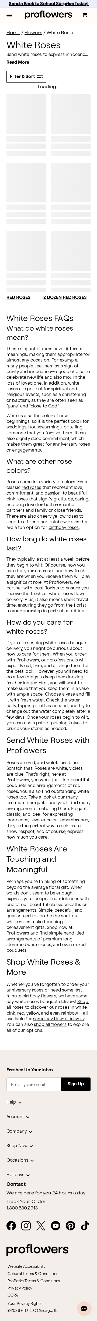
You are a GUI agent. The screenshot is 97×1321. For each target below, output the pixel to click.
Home (13, 32)
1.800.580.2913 (22, 1208)
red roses (31, 488)
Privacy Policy (20, 1288)
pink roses (17, 499)
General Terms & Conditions (33, 1274)
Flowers (33, 32)
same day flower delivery (58, 1019)
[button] (9, 15)
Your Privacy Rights (24, 1303)
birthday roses (63, 528)
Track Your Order (26, 1202)
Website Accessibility (26, 1266)
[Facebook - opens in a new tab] (13, 1226)
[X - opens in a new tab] (43, 1226)
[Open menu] (9, 15)
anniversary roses (71, 444)
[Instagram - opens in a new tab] (28, 1226)
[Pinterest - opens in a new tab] (72, 1226)
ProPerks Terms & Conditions (34, 1281)
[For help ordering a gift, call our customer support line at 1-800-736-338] (48, 14)
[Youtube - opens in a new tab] (58, 1226)
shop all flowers (50, 1025)
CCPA (13, 1295)
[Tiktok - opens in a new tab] (87, 1226)
